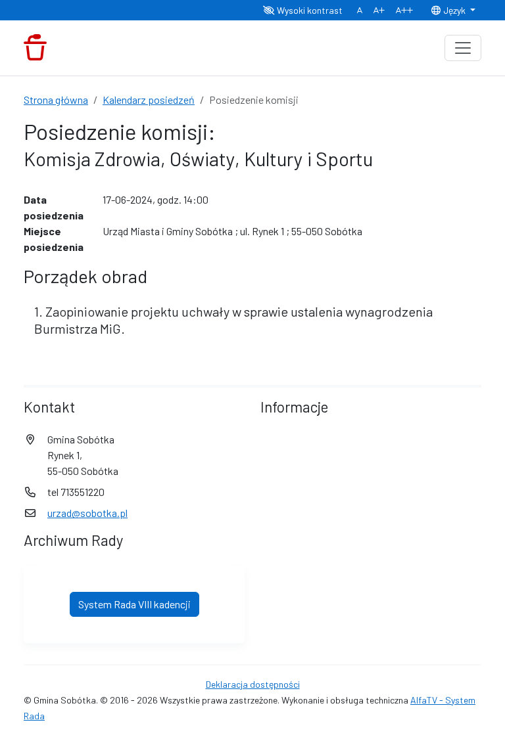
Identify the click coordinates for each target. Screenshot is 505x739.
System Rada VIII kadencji (134, 604)
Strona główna (56, 99)
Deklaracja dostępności (253, 684)
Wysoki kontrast (309, 10)
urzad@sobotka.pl (87, 512)
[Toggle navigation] (463, 48)
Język (454, 10)
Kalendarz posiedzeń (149, 99)
